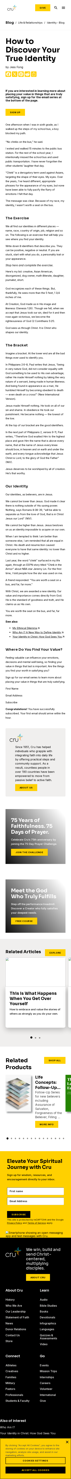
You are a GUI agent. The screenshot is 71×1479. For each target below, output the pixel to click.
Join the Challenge (29, 852)
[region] (35, 1458)
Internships (47, 1377)
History (10, 1299)
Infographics (48, 1323)
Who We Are (14, 1305)
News (9, 1323)
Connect (13, 1356)
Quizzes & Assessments (48, 1336)
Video (44, 1344)
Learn (44, 1290)
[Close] (67, 1442)
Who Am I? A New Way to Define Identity (36, 632)
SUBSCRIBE (19, 1214)
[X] (14, 74)
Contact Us (13, 1335)
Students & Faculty (17, 1400)
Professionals (14, 1395)
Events (44, 1365)
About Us (26, 787)
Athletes (11, 1365)
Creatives (12, 1371)
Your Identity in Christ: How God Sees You (37, 636)
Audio (44, 1299)
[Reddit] (27, 74)
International (48, 1395)
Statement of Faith (17, 1317)
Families (11, 1377)
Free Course (24, 921)
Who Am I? (7, 1427)
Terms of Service (36, 1223)
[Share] (34, 74)
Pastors (10, 1389)
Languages (47, 1329)
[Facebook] (8, 74)
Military (10, 1383)
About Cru (38, 1277)
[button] (31, 1037)
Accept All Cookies (35, 1470)
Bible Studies (48, 1305)
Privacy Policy (14, 1223)
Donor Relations (16, 1329)
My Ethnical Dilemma (24, 628)
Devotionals (47, 1317)
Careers (45, 1383)
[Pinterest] (21, 74)
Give (43, 7)
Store (9, 1341)
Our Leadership (16, 1311)
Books (44, 1311)
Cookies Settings (35, 1460)
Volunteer (46, 1389)
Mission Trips (48, 1371)
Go (42, 1356)
